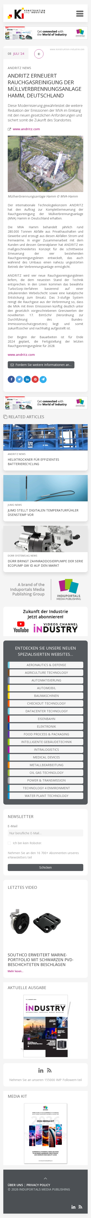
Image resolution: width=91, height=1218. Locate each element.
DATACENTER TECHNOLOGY (46, 711)
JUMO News (15, 504)
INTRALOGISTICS (46, 749)
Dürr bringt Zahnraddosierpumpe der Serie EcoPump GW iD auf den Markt (45, 563)
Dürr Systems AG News (22, 555)
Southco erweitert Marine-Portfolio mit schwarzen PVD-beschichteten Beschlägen (41, 959)
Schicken (45, 867)
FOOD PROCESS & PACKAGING (46, 734)
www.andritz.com (26, 129)
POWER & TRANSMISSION (46, 780)
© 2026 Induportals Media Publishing (39, 1189)
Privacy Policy (38, 1185)
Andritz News (19, 68)
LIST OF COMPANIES (23, 1194)
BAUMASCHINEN (46, 696)
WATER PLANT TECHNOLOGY (46, 796)
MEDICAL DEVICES (46, 757)
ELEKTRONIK (46, 726)
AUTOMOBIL (46, 688)
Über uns (15, 1185)
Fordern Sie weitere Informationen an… (43, 365)
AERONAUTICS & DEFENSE (46, 665)
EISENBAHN (46, 719)
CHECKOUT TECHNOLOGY (46, 703)
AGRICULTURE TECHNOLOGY (46, 672)
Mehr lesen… (15, 971)
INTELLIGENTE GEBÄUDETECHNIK (46, 742)
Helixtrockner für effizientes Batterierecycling (33, 461)
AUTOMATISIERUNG (46, 680)
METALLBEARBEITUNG (46, 765)
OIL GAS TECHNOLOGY (46, 773)
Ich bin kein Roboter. (27, 843)
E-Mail (12, 826)
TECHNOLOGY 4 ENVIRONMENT (46, 788)
